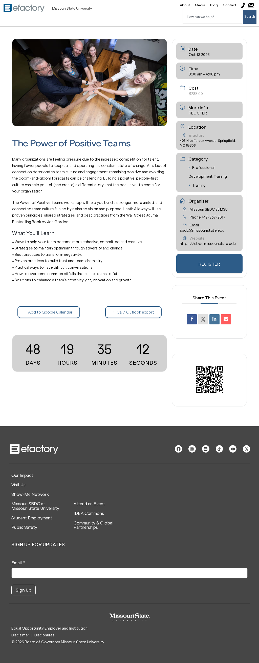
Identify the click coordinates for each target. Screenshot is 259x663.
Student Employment (31, 518)
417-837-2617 (214, 217)
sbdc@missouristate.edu (202, 230)
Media (200, 5)
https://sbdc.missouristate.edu (208, 243)
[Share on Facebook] (192, 319)
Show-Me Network (30, 494)
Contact (229, 5)
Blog (214, 5)
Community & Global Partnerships (93, 525)
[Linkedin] (214, 319)
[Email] (226, 319)
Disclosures (44, 635)
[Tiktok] (219, 449)
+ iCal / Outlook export (133, 312)
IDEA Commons (89, 513)
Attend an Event (89, 504)
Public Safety (24, 527)
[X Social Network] (203, 319)
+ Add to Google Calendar (48, 312)
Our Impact (22, 475)
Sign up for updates (38, 545)
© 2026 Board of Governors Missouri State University (57, 642)
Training (199, 185)
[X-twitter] (246, 449)
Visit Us (18, 485)
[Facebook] (178, 449)
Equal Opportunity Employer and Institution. (49, 628)
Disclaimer (20, 635)
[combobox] (212, 17)
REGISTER (198, 113)
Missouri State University (72, 8)
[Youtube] (232, 449)
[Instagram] (192, 449)
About (185, 5)
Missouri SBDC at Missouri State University (35, 506)
